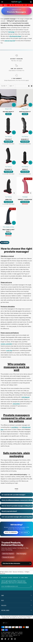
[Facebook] (2, 639)
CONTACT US (16, 635)
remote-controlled (6, 344)
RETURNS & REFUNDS (17, 633)
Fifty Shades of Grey (8, 227)
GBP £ (4, 622)
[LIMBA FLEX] (8, 186)
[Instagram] (15, 639)
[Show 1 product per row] (28, 86)
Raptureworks (7, 632)
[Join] (29, 586)
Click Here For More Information (11, 563)
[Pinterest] (12, 639)
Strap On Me (8, 109)
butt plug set (26, 397)
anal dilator (14, 427)
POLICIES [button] (3, 605)
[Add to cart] (14, 105)
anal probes (16, 403)
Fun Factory (8, 136)
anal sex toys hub (9, 40)
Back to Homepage (11, 532)
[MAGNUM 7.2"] (8, 156)
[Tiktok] (8, 639)
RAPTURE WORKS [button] (5, 610)
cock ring (9, 350)
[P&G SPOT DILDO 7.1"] (8, 98)
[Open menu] (3, 2)
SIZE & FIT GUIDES (7, 636)
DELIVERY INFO (5, 633)
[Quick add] (14, 193)
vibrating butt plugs (15, 36)
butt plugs (11, 32)
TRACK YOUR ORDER (6, 635)
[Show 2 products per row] (31, 86)
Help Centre (24, 532)
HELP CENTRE (19, 632)
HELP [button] (2, 600)
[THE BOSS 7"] (8, 126)
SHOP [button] (2, 595)
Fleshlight (25, 197)
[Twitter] (5, 639)
